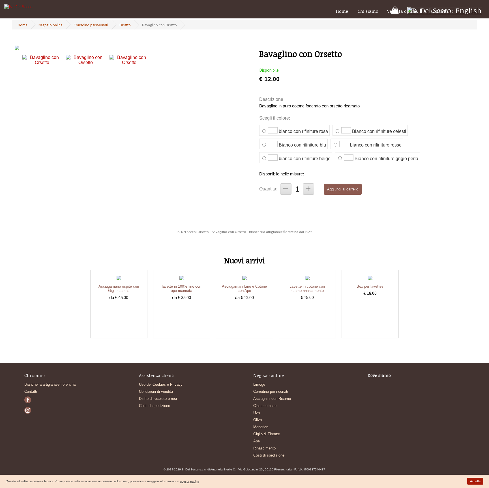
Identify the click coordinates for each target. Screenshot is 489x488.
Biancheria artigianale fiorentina (50, 384)
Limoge (259, 384)
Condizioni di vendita (156, 391)
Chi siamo (368, 11)
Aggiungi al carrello (342, 189)
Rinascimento (264, 448)
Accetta (475, 481)
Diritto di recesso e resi (158, 398)
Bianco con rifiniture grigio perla (386, 158)
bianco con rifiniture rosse (376, 145)
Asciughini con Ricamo (272, 398)
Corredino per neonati (91, 24)
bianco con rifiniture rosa (303, 131)
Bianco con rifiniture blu (302, 145)
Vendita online (402, 11)
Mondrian (260, 427)
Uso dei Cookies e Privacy (161, 384)
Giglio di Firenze (266, 434)
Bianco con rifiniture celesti (379, 131)
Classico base (264, 406)
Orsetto (125, 24)
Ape (256, 441)
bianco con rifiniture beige (305, 158)
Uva (256, 413)
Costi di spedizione (154, 406)
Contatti (439, 11)
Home (342, 11)
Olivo (257, 420)
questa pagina (189, 481)
